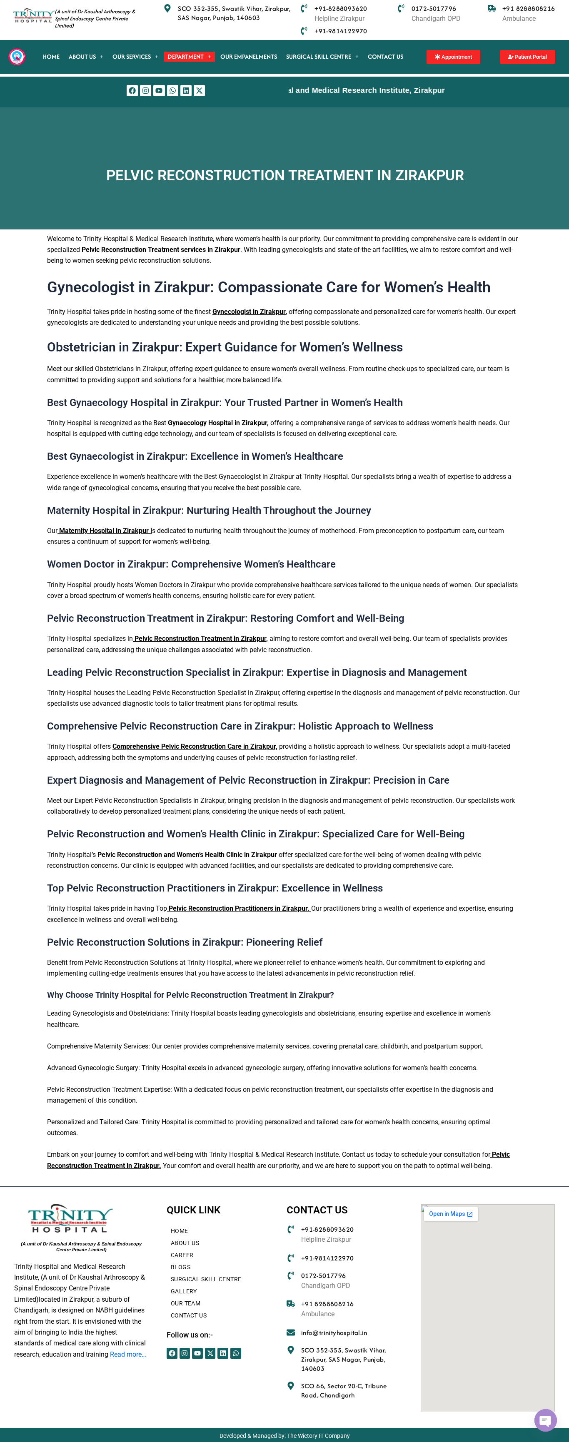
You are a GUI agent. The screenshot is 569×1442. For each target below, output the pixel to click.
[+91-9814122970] (304, 31)
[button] (86, 57)
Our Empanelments (248, 56)
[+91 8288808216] (492, 8)
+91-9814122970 (340, 31)
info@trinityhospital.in (334, 1332)
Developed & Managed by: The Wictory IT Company (285, 1435)
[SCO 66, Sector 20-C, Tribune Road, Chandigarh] (291, 1386)
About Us (82, 56)
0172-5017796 (434, 8)
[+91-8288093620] (304, 8)
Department (185, 56)
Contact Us (385, 56)
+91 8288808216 (528, 8)
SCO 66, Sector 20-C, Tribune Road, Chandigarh (344, 1390)
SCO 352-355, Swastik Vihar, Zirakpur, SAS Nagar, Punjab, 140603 (234, 13)
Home (51, 56)
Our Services (131, 56)
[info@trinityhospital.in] (291, 1332)
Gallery (184, 1291)
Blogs (180, 1267)
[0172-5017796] (401, 8)
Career (182, 1255)
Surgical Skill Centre (318, 56)
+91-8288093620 (340, 8)
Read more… (128, 1354)
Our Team (185, 1303)
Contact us (189, 1315)
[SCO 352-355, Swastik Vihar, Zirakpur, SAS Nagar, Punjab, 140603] (167, 8)
